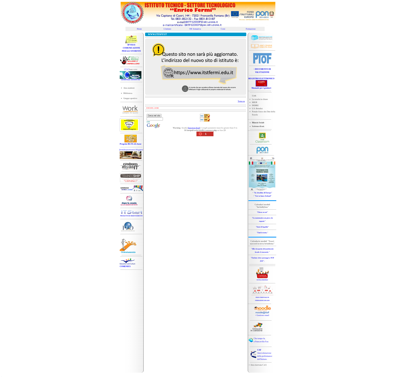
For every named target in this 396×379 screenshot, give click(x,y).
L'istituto (167, 29)
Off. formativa (195, 29)
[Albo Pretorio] (261, 48)
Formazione (251, 29)
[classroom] (262, 142)
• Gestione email (262, 315)
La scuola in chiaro (260, 99)
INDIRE (255, 105)
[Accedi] (262, 313)
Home (139, 29)
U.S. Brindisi (257, 108)
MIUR (254, 102)
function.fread (194, 128)
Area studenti (129, 88)
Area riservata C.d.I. (258, 365)
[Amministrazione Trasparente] (261, 40)
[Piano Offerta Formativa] (262, 63)
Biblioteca (127, 93)
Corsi (223, 29)
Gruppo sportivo (130, 98)
